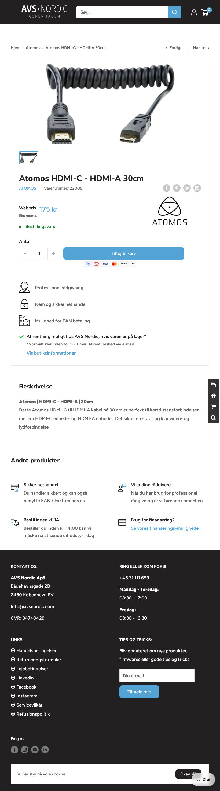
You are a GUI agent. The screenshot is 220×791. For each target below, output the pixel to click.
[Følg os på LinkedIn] (45, 749)
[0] (204, 12)
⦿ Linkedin (22, 677)
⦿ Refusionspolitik (30, 714)
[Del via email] (197, 188)
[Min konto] (194, 12)
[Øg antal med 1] (53, 253)
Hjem (15, 47)
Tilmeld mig (139, 691)
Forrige (176, 47)
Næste (199, 47)
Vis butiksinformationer (51, 353)
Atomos (33, 47)
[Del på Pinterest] (177, 188)
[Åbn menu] (13, 12)
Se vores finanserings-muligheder (165, 528)
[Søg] (174, 12)
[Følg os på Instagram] (24, 749)
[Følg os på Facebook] (14, 749)
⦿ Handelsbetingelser (33, 650)
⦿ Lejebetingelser (29, 668)
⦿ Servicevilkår (26, 705)
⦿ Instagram (24, 695)
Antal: (25, 241)
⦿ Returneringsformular (36, 659)
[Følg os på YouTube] (35, 749)
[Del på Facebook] (166, 188)
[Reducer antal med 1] (25, 253)
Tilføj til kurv (124, 253)
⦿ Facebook (23, 687)
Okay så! (188, 774)
